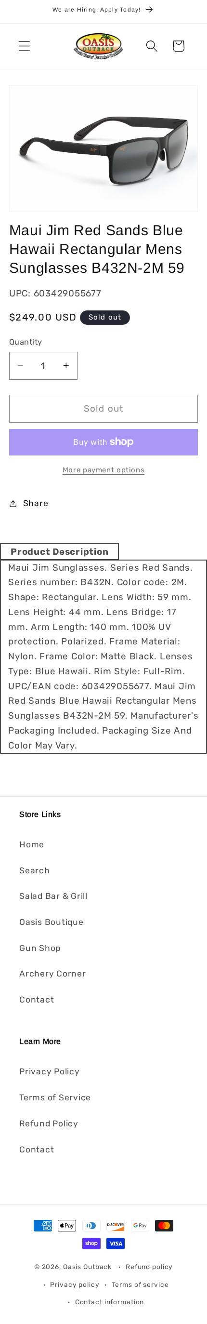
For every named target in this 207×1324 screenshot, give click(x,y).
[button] (24, 46)
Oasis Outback (87, 1267)
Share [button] (36, 503)
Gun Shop (40, 948)
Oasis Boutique (51, 922)
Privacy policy (74, 1284)
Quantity (25, 342)
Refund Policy (48, 1123)
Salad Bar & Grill (53, 896)
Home (31, 844)
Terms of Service (55, 1097)
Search (34, 870)
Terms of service (140, 1284)
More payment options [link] (104, 470)
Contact (36, 999)
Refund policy (149, 1267)
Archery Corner (52, 973)
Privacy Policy (49, 1071)
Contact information (109, 1302)
